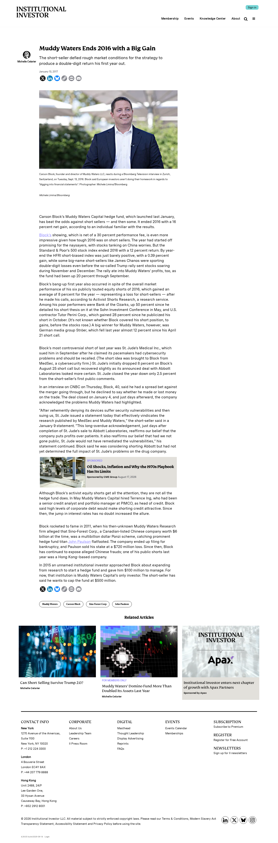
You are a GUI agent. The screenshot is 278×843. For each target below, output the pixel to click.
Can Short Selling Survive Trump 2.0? (51, 682)
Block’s (45, 235)
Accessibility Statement (71, 824)
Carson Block (73, 604)
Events (189, 18)
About (235, 18)
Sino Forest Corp (97, 604)
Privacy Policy (102, 824)
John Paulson (79, 541)
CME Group (110, 477)
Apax (203, 693)
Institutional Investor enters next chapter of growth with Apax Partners (219, 685)
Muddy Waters (50, 604)
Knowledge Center (213, 18)
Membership (170, 18)
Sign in (252, 7)
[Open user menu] (254, 17)
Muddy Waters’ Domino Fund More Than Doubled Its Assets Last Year (137, 688)
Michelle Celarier (30, 688)
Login (47, 836)
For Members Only (114, 680)
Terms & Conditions (175, 818)
